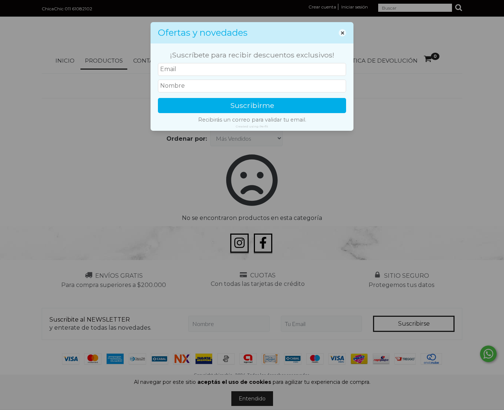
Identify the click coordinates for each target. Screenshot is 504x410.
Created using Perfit (252, 126)
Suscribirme (252, 105)
